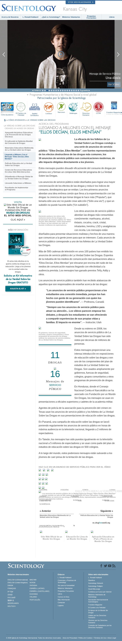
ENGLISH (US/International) (18, 580)
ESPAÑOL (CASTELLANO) (39, 591)
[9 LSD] (43, 480)
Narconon (61, 112)
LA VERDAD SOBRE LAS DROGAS (41, 120)
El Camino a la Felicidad (21, 114)
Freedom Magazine (95, 605)
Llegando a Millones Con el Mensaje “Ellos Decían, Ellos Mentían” (17, 157)
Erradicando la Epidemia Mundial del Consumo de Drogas (19, 142)
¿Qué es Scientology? (51, 17)
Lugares (61, 605)
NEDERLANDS (13, 603)
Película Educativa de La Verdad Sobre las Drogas (18, 164)
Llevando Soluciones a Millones (18, 183)
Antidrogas (73, 113)
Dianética (91, 580)
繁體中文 (11, 600)
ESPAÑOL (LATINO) (37, 588)
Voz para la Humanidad (66, 585)
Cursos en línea (63, 597)
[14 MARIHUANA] (40, 489)
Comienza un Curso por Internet (99, 592)
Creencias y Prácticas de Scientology (67, 581)
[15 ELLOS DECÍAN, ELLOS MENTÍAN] (40, 493)
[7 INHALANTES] (47, 475)
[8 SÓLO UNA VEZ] (40, 480)
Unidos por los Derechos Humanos (97, 616)
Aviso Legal (112, 638)
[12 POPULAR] (43, 484)
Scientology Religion (95, 586)
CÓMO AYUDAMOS (16, 120)
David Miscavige (94, 589)
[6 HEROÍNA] (43, 475)
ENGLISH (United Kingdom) (18, 582)
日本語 (10, 595)
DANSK (10, 585)
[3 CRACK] (49, 471)
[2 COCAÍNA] (45, 471)
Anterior (37, 90)
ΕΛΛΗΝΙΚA (34, 594)
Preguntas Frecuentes (91, 17)
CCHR (98, 113)
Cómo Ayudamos (7, 115)
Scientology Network (95, 583)
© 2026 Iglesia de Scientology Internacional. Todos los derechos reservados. (33, 638)
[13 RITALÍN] (47, 484)
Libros (112, 17)
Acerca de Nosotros (10, 17)
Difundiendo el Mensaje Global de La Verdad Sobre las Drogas (19, 178)
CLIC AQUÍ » (18, 219)
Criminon (49, 113)
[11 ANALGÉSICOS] (40, 484)
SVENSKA (33, 585)
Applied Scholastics (34, 114)
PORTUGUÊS (35, 600)
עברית (10, 591)
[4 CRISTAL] (53, 471)
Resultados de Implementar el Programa (16, 189)
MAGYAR (33, 580)
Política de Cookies (85, 638)
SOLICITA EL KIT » (18, 288)
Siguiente (84, 90)
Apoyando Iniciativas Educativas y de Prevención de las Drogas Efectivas (19, 135)
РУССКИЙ (11, 597)
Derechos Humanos (86, 114)
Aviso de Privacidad (70, 638)
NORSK (32, 582)
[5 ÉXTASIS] (40, 475)
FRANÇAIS (12, 588)
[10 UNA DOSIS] (46, 480)
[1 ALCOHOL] (40, 471)
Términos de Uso (100, 638)
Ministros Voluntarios (71, 17)
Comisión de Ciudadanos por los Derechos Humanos (100, 626)
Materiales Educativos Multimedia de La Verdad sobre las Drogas (19, 149)
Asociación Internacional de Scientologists (98, 601)
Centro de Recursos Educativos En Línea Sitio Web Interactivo (18, 171)
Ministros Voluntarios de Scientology (96, 596)
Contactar (61, 602)
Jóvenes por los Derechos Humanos (97, 621)
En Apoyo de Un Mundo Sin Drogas (98, 611)
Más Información (64, 600)
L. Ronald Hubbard (30, 17)
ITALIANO (33, 597)
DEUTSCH (11, 606)
